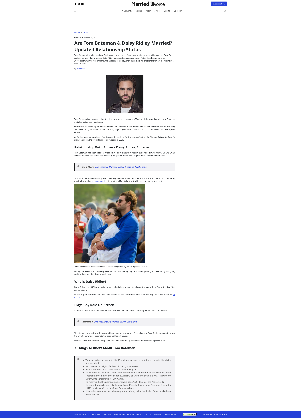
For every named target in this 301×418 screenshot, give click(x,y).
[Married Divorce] (148, 3)
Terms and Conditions (81, 414)
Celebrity (178, 11)
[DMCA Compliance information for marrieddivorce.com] (190, 414)
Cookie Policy (106, 414)
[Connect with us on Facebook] (75, 4)
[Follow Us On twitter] (79, 4)
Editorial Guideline (119, 414)
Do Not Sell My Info (169, 414)
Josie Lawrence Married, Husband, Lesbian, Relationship (121, 166)
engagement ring (99, 181)
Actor (148, 11)
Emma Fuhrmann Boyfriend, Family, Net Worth (115, 321)
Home (77, 32)
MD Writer (81, 68)
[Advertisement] (93, 18)
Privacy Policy (95, 414)
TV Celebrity (126, 11)
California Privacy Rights (135, 414)
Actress (139, 11)
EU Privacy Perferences (153, 414)
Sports (167, 11)
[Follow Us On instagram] (82, 4)
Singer (157, 11)
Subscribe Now (219, 4)
